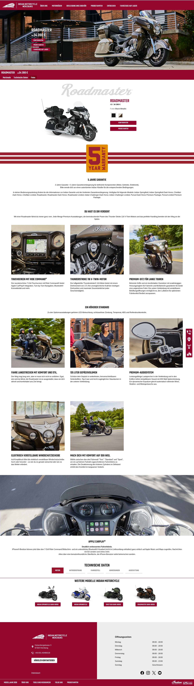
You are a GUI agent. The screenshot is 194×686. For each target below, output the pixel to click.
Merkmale (7, 77)
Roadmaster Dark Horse (146, 604)
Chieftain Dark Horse (113, 604)
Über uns (43, 6)
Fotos (33, 77)
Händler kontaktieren (44, 660)
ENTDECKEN (111, 6)
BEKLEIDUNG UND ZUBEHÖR (76, 6)
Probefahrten (97, 6)
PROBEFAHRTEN (38, 45)
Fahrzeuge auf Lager (128, 6)
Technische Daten (21, 77)
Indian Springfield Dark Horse (48, 604)
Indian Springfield (80, 604)
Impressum (35, 673)
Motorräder (57, 6)
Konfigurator (38, 40)
